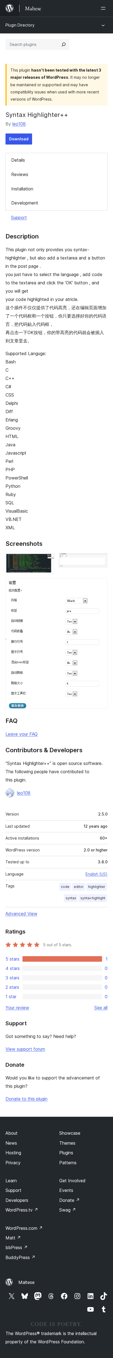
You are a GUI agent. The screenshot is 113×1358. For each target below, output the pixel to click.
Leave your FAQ (21, 734)
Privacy (13, 1162)
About (11, 1133)
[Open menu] (104, 8)
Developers (16, 1200)
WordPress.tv (21, 1210)
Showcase (69, 1133)
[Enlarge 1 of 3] (47, 560)
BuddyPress (20, 1257)
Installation (22, 189)
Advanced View (21, 913)
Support (19, 217)
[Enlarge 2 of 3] (100, 560)
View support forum (25, 1049)
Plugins (66, 1152)
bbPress (16, 1247)
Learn (11, 1180)
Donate (69, 1200)
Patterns (68, 1162)
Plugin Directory (20, 25)
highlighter (96, 887)
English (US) (97, 874)
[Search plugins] (63, 44)
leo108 (19, 124)
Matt (13, 1238)
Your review (17, 1007)
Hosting (13, 1152)
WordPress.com (24, 1228)
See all (101, 1007)
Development (24, 203)
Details (18, 160)
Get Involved (72, 1180)
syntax (71, 898)
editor (79, 887)
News (11, 1143)
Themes (67, 1143)
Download (19, 139)
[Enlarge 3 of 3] (100, 585)
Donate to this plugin (26, 1099)
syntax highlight (92, 898)
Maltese (26, 1282)
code (65, 887)
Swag (67, 1210)
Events (66, 1190)
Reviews (19, 174)
